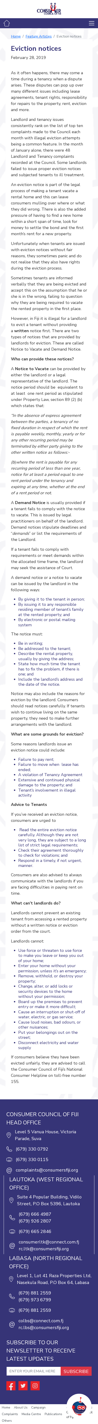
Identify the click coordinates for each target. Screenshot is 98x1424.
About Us (21, 1407)
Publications (53, 1414)
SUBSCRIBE (76, 1371)
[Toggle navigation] (91, 23)
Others (7, 1421)
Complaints (10, 1414)
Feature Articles (39, 36)
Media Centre (31, 1414)
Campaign (38, 1407)
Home (16, 36)
